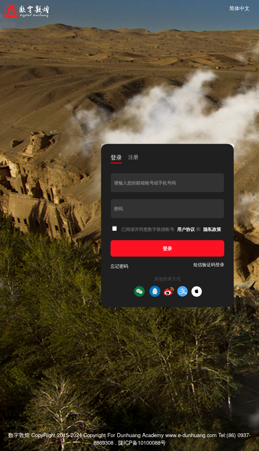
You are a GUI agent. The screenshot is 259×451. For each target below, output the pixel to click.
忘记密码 (119, 266)
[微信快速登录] (139, 291)
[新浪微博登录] (169, 291)
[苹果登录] (196, 291)
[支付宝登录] (182, 291)
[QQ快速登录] (154, 291)
